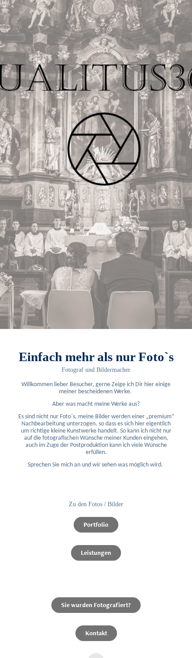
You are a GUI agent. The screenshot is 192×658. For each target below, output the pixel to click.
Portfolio (96, 525)
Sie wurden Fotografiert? (96, 605)
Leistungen (96, 553)
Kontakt (96, 633)
